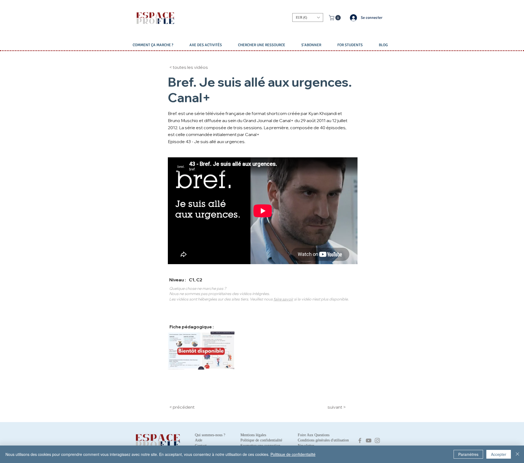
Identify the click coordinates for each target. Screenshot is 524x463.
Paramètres (468, 454)
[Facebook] (359, 440)
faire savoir (283, 299)
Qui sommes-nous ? (210, 435)
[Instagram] (377, 440)
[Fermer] (517, 454)
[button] (307, 17)
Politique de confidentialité (292, 454)
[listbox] (307, 17)
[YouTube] (368, 440)
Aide (198, 440)
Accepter (498, 454)
